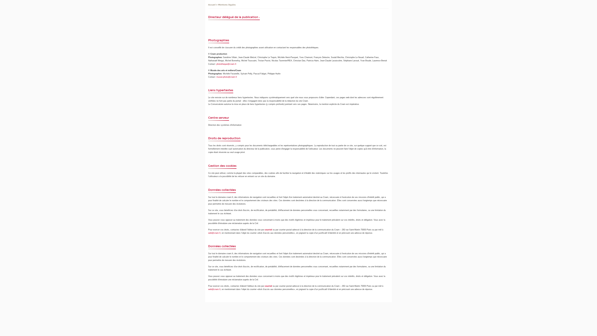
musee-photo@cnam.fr (226, 77)
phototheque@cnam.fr (226, 64)
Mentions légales (227, 5)
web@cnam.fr (214, 233)
